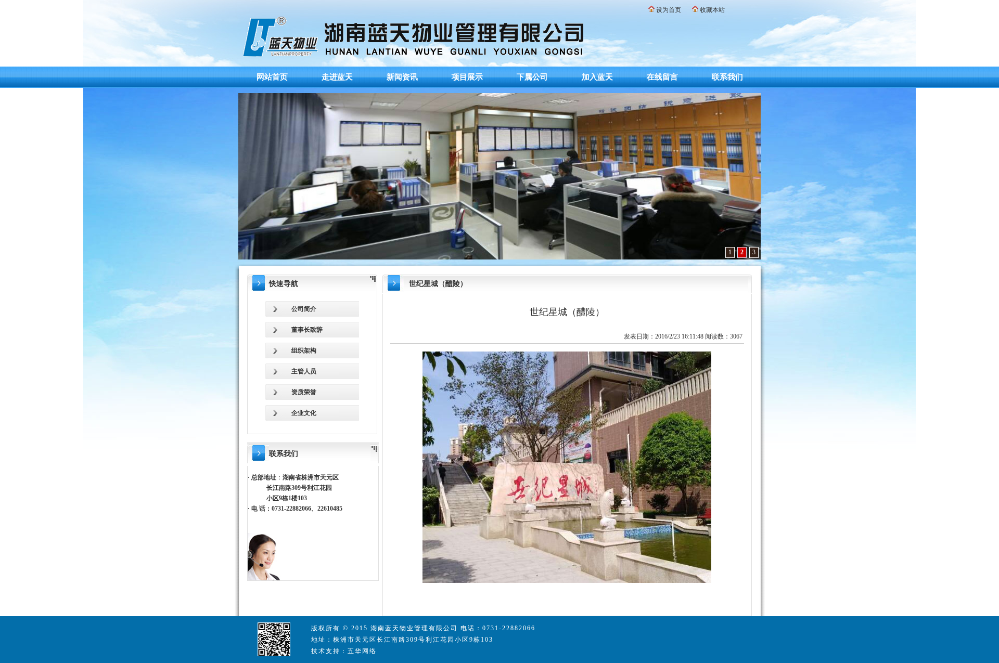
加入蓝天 (597, 77)
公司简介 (303, 309)
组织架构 (303, 350)
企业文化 (303, 413)
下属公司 (532, 77)
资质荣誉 (303, 392)
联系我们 (727, 77)
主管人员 (303, 371)
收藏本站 (712, 10)
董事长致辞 (307, 329)
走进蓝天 (337, 77)
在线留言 (662, 77)
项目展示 (467, 77)
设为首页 (668, 10)
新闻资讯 (402, 77)
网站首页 (272, 77)
